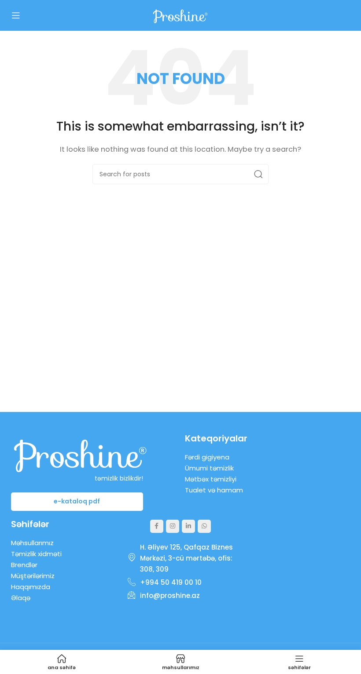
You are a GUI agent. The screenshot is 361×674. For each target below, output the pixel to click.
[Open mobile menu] (15, 15)
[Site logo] (180, 14)
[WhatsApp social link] (204, 526)
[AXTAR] (258, 174)
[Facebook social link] (156, 526)
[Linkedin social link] (188, 526)
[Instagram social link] (172, 526)
